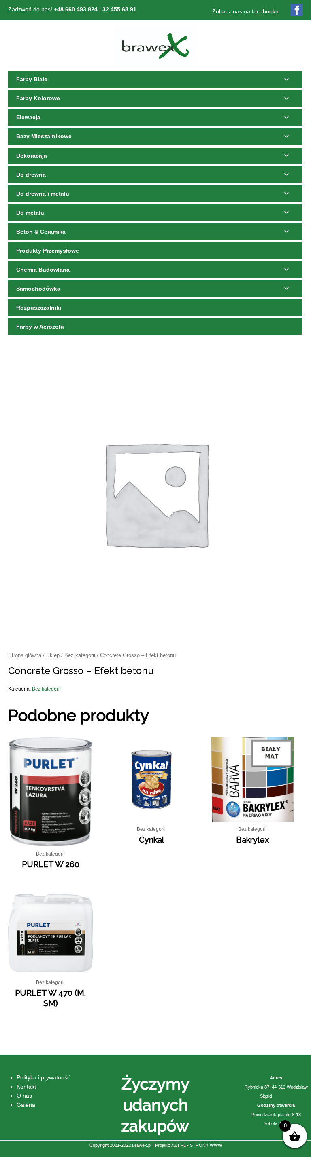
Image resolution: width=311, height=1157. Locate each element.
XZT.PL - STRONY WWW (196, 1145)
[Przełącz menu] (284, 79)
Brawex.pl (141, 1145)
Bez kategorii (79, 655)
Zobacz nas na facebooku (245, 11)
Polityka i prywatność (43, 1078)
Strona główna (24, 655)
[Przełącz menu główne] (153, 10)
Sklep (53, 655)
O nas (24, 1096)
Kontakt (26, 1087)
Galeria (26, 1105)
